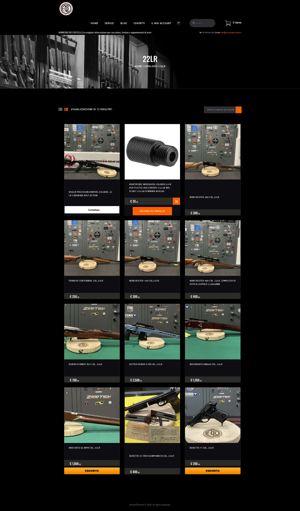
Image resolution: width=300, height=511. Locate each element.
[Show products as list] (66, 109)
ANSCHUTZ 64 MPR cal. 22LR (84, 447)
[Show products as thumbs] (60, 109)
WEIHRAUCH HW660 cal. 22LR (206, 364)
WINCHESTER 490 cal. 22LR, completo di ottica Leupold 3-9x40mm (213, 282)
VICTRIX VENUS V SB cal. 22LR (145, 364)
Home (138, 66)
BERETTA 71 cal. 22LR (202, 447)
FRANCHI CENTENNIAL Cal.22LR (86, 280)
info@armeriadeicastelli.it (231, 32)
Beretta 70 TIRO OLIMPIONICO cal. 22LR (151, 455)
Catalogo (151, 66)
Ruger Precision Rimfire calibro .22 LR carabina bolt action (90, 193)
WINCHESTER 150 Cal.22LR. (144, 280)
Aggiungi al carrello (152, 211)
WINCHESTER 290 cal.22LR (204, 197)
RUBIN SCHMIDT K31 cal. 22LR (85, 364)
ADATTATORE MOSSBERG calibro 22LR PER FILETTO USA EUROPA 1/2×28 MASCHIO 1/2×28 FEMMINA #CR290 (150, 188)
